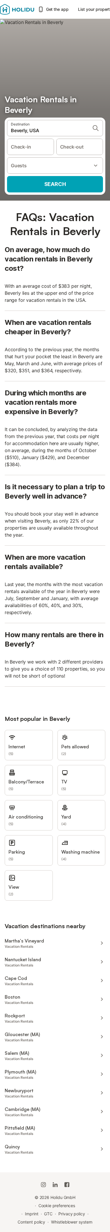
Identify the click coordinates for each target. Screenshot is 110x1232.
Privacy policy (71, 1213)
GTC (48, 1213)
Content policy (31, 1221)
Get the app (57, 9)
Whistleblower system (71, 1221)
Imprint (31, 1213)
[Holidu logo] (17, 9)
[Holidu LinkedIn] (55, 1184)
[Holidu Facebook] (67, 1184)
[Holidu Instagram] (43, 1184)
